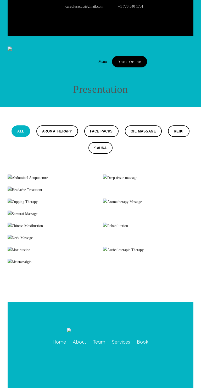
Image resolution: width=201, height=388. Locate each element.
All (20, 131)
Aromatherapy (57, 131)
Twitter (101, 22)
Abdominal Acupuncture (52, 176)
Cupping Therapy (52, 200)
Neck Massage (52, 237)
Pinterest (90, 22)
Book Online (129, 62)
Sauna (100, 148)
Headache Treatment (52, 188)
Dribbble (123, 22)
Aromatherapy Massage (148, 200)
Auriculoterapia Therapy (148, 249)
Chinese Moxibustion (53, 225)
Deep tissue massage (148, 176)
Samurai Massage (53, 213)
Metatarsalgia (52, 261)
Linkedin (79, 22)
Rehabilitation (148, 225)
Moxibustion (53, 249)
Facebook (112, 22)
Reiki (179, 131)
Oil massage (143, 131)
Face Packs (101, 131)
